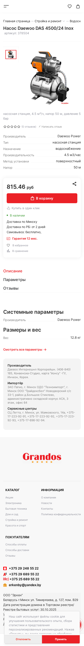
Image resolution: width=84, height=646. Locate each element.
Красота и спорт (15, 525)
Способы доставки (17, 550)
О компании (48, 497)
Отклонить (23, 639)
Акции (9, 497)
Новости (46, 503)
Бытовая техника (16, 508)
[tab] (42, 271)
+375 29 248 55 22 (24, 568)
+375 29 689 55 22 (22, 574)
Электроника (13, 503)
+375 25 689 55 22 (24, 579)
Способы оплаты (15, 544)
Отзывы (10, 555)
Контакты (47, 508)
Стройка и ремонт (16, 519)
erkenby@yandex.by (25, 585)
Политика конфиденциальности (61, 514)
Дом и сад (11, 514)
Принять (61, 639)
